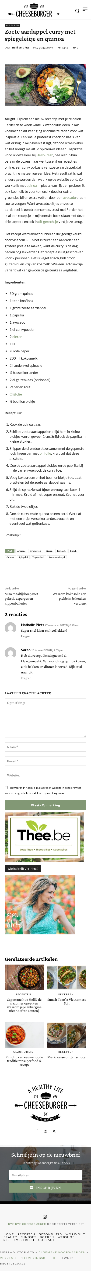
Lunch (73, 551)
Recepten (12, 25)
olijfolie (45, 453)
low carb (61, 551)
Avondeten (35, 551)
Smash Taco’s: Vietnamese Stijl (66, 1001)
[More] (78, 57)
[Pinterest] (45, 57)
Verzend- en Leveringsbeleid (28, 1258)
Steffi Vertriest (20, 47)
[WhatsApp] (56, 57)
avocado (69, 197)
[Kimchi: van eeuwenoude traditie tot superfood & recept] (24, 1035)
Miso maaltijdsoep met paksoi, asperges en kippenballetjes (21, 598)
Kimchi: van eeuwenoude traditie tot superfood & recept (24, 1060)
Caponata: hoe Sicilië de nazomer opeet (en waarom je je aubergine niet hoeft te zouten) (24, 1005)
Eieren (49, 551)
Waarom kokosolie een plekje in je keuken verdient (69, 598)
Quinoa (10, 557)
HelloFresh (44, 155)
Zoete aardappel (57, 557)
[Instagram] (45, 1131)
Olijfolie (16, 394)
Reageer (26, 636)
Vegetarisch (38, 557)
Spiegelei (23, 557)
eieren (17, 337)
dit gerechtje (48, 221)
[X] (34, 57)
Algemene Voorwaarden (62, 1252)
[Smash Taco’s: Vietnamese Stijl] (67, 977)
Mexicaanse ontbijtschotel (66, 1057)
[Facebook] (24, 57)
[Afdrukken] (67, 57)
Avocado (21, 551)
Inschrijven (48, 1188)
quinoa (32, 185)
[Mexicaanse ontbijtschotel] (67, 1035)
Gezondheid (23, 1051)
